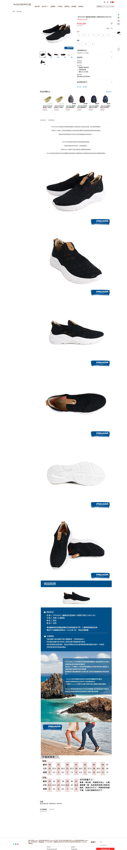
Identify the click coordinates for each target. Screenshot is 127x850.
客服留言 (73, 847)
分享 (80, 87)
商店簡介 (49, 847)
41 (108, 35)
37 (89, 35)
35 (79, 35)
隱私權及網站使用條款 (52, 849)
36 (84, 35)
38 (93, 35)
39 (98, 35)
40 (103, 35)
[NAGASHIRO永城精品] (22, 4)
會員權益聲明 (74, 849)
